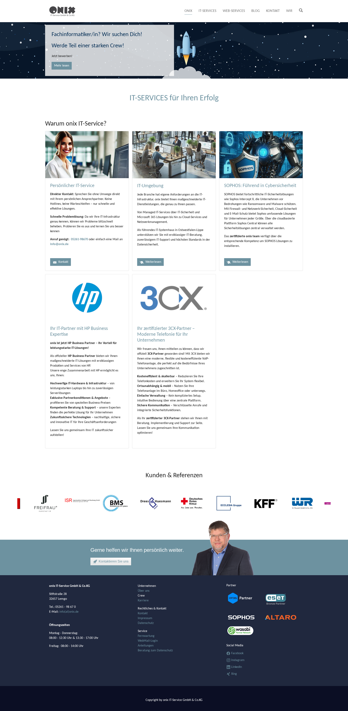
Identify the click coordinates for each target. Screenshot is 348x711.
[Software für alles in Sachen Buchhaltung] (244, 598)
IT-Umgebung (150, 186)
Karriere (143, 600)
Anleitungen (145, 645)
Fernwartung (146, 636)
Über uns (143, 590)
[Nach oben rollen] (339, 702)
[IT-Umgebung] (174, 154)
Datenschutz (146, 623)
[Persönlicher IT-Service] (87, 154)
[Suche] (301, 10)
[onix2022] (62, 11)
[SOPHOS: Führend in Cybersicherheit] (261, 154)
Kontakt (143, 613)
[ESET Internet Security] (281, 601)
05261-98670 (79, 239)
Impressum (145, 618)
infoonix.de (59, 244)
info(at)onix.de (69, 611)
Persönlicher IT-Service (72, 185)
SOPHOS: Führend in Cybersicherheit (260, 185)
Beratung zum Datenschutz (155, 650)
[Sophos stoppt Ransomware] (244, 616)
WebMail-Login (148, 640)
